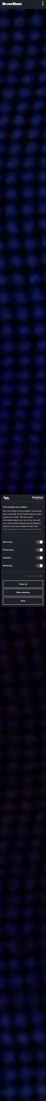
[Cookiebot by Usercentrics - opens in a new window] (32, 498)
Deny (23, 601)
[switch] (39, 550)
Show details (32, 576)
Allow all (23, 584)
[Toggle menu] (41, 3)
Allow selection (23, 592)
